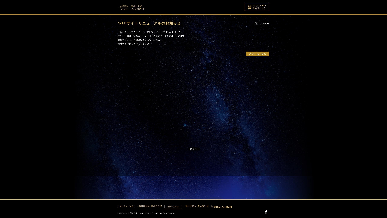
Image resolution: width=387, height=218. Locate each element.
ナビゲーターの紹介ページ (153, 36)
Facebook (266, 212)
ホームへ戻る (259, 54)
